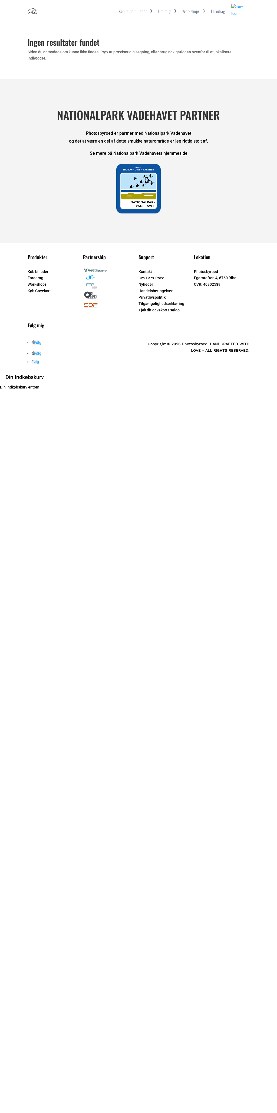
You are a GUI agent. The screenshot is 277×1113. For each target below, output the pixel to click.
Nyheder (145, 284)
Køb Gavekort (39, 291)
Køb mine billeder (133, 11)
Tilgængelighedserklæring (161, 303)
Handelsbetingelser (155, 291)
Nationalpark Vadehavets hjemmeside (150, 153)
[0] (240, 13)
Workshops (191, 11)
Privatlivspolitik (152, 297)
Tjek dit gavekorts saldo (159, 310)
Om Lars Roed (151, 278)
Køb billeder (38, 271)
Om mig (164, 11)
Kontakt (145, 271)
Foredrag (218, 11)
